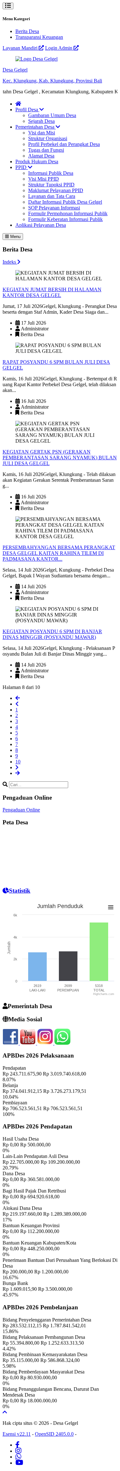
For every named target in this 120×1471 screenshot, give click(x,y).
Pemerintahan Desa (35, 127)
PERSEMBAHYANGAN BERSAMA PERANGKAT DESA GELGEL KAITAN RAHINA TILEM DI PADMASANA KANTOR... (59, 553)
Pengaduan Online (21, 809)
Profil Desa (27, 109)
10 (17, 761)
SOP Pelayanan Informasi (54, 207)
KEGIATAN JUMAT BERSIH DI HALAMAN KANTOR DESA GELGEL (52, 292)
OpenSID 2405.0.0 (54, 1434)
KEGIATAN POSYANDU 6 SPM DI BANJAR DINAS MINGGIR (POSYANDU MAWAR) (52, 634)
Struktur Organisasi (47, 138)
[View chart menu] (111, 907)
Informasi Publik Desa (50, 173)
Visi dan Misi (41, 132)
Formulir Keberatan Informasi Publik (65, 219)
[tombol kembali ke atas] (5, 1412)
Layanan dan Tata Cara (51, 196)
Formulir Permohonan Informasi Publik (68, 213)
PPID (21, 167)
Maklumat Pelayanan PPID (55, 190)
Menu (14, 236)
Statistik (19, 890)
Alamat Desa (41, 155)
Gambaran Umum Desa (52, 115)
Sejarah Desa (41, 121)
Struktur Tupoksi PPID (51, 184)
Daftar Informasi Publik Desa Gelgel (65, 202)
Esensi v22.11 (17, 1434)
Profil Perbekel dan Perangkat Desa (64, 144)
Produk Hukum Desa (36, 161)
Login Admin (59, 48)
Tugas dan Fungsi (46, 150)
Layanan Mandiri (21, 48)
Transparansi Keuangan (39, 37)
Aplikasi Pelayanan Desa (40, 225)
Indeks (10, 262)
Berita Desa (27, 31)
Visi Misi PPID (43, 179)
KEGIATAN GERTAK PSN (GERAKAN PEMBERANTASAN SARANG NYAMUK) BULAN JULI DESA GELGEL (60, 457)
